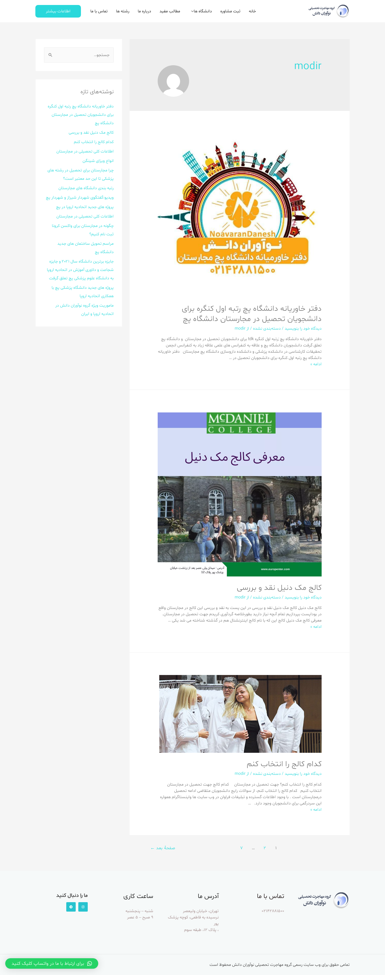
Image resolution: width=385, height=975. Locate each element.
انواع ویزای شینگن (98, 161)
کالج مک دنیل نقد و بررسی (279, 587)
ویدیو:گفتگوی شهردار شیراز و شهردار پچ (80, 197)
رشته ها (122, 11)
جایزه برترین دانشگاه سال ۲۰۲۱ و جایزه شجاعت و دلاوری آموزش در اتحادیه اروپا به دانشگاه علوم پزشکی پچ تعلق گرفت (80, 270)
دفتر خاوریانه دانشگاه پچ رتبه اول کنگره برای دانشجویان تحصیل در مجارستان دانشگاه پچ (252, 313)
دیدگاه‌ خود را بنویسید (303, 328)
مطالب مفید (170, 11)
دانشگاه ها (203, 11)
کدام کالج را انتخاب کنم (284, 764)
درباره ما (144, 11)
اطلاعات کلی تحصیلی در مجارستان (85, 151)
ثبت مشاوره (230, 11)
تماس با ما (99, 11)
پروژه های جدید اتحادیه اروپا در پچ (85, 207)
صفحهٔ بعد (162, 848)
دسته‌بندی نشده (267, 328)
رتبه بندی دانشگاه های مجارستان (86, 188)
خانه (252, 11)
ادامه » (316, 364)
